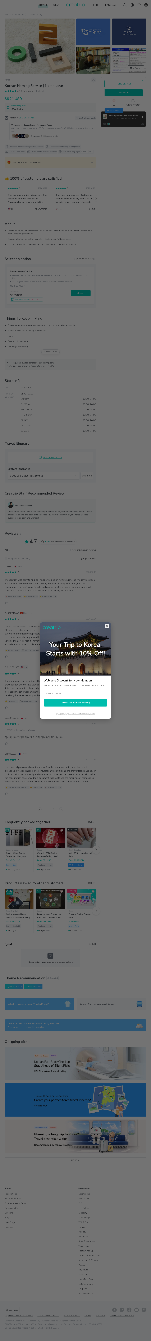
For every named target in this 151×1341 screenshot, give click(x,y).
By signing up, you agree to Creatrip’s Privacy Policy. (75, 714)
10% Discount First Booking (75, 702)
